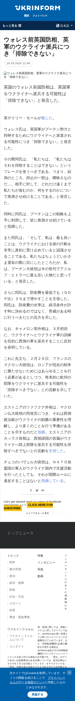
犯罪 (12, 610)
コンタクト (16, 646)
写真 (40, 569)
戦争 (12, 562)
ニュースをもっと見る (37, 513)
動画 (40, 576)
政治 (12, 576)
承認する (37, 694)
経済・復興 (16, 582)
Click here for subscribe (28, 506)
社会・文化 (16, 596)
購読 (26, 15)
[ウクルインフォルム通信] (37, 7)
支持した (56, 451)
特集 (40, 555)
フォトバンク (40, 15)
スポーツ (15, 603)
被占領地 (15, 569)
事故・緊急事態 (19, 617)
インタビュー (46, 562)
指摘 (41, 432)
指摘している (52, 481)
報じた (46, 118)
